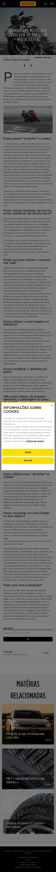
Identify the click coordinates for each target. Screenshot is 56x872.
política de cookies (35, 441)
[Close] (52, 405)
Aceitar (28, 460)
